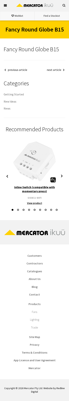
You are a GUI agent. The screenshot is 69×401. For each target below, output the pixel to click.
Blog (35, 287)
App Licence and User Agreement (35, 360)
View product (34, 203)
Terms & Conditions (34, 352)
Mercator (34, 368)
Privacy (34, 344)
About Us (34, 279)
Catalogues (34, 271)
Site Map (34, 337)
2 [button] (18, 210)
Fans (34, 312)
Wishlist (18, 15)
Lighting (34, 319)
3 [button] (23, 210)
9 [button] (57, 210)
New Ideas (10, 101)
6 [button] (40, 210)
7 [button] (46, 210)
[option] (34, 172)
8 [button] (51, 210)
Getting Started (14, 94)
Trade (34, 327)
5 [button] (35, 210)
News (7, 108)
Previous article (17, 70)
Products (34, 304)
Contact (34, 294)
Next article (54, 70)
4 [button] (29, 210)
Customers (34, 255)
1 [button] (12, 210)
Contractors (34, 263)
